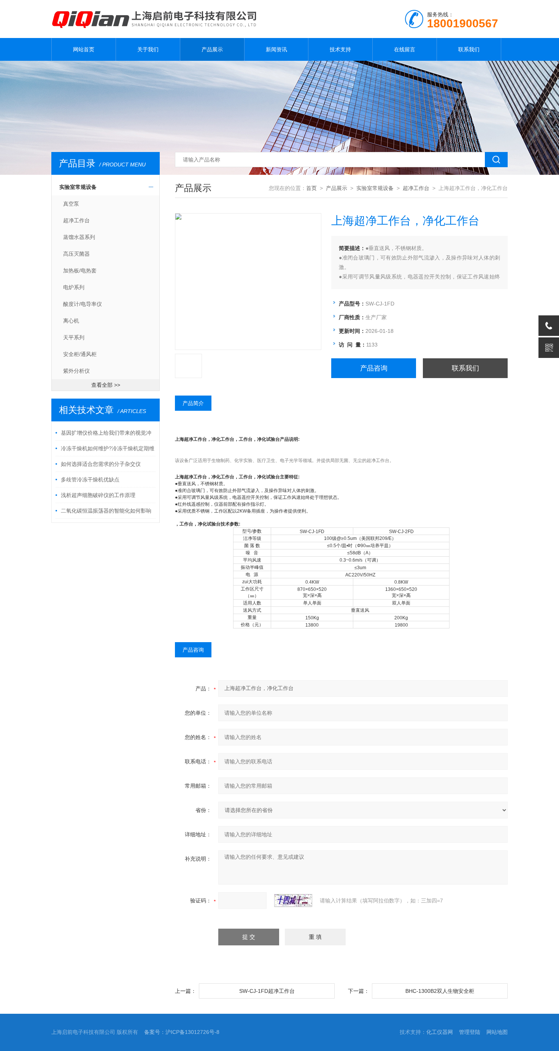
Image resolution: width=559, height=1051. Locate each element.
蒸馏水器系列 (79, 237)
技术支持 (340, 49)
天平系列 (73, 337)
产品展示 (212, 49)
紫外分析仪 (76, 371)
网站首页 (83, 49)
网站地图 (497, 1032)
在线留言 (404, 49)
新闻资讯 (276, 49)
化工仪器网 (439, 1032)
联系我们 (469, 49)
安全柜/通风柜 (80, 354)
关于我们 (148, 49)
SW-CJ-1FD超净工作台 (267, 991)
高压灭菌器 (76, 254)
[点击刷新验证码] (293, 900)
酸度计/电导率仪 (82, 304)
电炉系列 (73, 287)
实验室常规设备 (78, 187)
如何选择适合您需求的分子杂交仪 (101, 464)
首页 (311, 188)
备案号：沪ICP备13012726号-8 (181, 1032)
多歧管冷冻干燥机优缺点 (90, 479)
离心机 (71, 321)
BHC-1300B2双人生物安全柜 (439, 991)
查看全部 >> (105, 385)
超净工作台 (76, 220)
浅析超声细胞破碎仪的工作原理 (98, 495)
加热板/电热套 (80, 270)
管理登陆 (469, 1032)
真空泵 (71, 204)
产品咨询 (373, 368)
